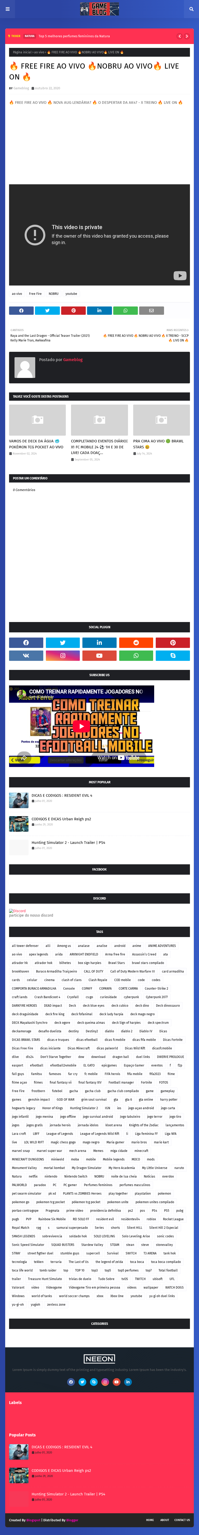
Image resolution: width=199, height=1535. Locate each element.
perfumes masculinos (134, 1185)
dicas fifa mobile (144, 1040)
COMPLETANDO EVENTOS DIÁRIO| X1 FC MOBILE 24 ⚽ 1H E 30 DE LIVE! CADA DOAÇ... (99, 447)
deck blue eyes (93, 1005)
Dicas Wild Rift (135, 1048)
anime (136, 946)
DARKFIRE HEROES (24, 1005)
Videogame (54, 1287)
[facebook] (26, 643)
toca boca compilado (166, 1262)
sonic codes (165, 1236)
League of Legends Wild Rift (99, 1134)
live (14, 1142)
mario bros (139, 1142)
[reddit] (136, 643)
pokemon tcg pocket (50, 1202)
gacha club (93, 1091)
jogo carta (168, 1108)
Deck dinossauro (168, 1005)
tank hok (170, 1253)
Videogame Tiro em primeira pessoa (94, 1287)
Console (69, 988)
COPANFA (105, 988)
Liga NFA (170, 1134)
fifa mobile (135, 1074)
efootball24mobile (63, 1065)
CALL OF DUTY (93, 971)
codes (156, 980)
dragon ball (120, 1057)
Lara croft (19, 1134)
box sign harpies (89, 963)
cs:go (89, 997)
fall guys (18, 1074)
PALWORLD (19, 1185)
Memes (98, 1151)
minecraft (141, 1151)
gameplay (168, 1091)
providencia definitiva (105, 1210)
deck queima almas (91, 1023)
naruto (179, 1168)
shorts (115, 1228)
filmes (38, 1082)
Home (150, 1520)
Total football (168, 1270)
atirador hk (20, 963)
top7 (149, 1270)
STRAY (16, 1253)
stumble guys (69, 1253)
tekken (39, 1262)
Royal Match (20, 1228)
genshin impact (39, 1099)
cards (16, 980)
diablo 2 (126, 1031)
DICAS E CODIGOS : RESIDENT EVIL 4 (62, 795)
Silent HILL (134, 1228)
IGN (107, 1108)
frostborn (38, 1091)
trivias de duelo (80, 1279)
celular (32, 980)
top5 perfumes (128, 1270)
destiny (73, 1031)
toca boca (137, 1262)
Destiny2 (92, 1031)
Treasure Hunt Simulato (45, 1279)
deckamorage (21, 1031)
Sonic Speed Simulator (28, 1245)
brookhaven (20, 971)
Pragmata (52, 1210)
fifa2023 (155, 1074)
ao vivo (39, 52)
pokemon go (20, 1202)
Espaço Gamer (134, 1065)
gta (116, 1099)
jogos (15, 1125)
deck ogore (62, 1023)
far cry (72, 1074)
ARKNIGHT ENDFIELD (84, 954)
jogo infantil (20, 1117)
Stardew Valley (92, 1245)
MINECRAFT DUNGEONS (28, 1159)
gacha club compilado (123, 1091)
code (141, 980)
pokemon (164, 1193)
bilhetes (65, 963)
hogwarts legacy (23, 1108)
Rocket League (173, 1219)
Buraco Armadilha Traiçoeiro (56, 971)
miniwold (57, 1159)
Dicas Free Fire (22, 1048)
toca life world (22, 1270)
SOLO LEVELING (104, 1236)
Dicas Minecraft (79, 1048)
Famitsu (36, 1074)
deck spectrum (158, 1023)
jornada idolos (88, 1125)
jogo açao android (141, 1108)
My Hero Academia (122, 1168)
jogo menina (44, 1117)
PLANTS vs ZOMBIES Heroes (82, 1193)
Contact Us (182, 1520)
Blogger (72, 1520)
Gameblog (21, 88)
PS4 (154, 1210)
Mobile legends (114, 1159)
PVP (28, 1219)
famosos (55, 1074)
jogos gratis (34, 1125)
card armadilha (173, 971)
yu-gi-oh (18, 1304)
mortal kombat (54, 1168)
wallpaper (151, 1287)
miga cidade (118, 1151)
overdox (168, 1176)
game (150, 1091)
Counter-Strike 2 (156, 988)
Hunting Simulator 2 (84, 1108)
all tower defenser (25, 946)
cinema (49, 980)
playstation (143, 1193)
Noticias (149, 1176)
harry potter (168, 1099)
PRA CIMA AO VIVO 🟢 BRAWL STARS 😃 (158, 444)
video (35, 1287)
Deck (72, 1005)
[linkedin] (99, 643)
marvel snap (21, 1151)
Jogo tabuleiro (130, 1117)
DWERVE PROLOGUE (170, 1057)
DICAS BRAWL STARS (26, 1040)
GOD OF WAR (65, 1099)
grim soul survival (94, 1099)
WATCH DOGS (174, 1287)
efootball (36, 1065)
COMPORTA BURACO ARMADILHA (34, 988)
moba (75, 1159)
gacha (73, 1091)
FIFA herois (112, 1074)
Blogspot (33, 1520)
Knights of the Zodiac (144, 1125)
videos (132, 1287)
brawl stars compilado (148, 963)
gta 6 (128, 1099)
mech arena (77, 1151)
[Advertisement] (99, 142)
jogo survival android (98, 1117)
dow (81, 1057)
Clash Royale (98, 980)
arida (59, 954)
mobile (91, 1159)
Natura (17, 1176)
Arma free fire (115, 954)
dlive (15, 1057)
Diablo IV (145, 1031)
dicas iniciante (50, 1048)
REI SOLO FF (81, 1219)
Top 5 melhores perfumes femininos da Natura (74, 36)
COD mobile (122, 980)
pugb (15, 1219)
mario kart (161, 1142)
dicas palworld (107, 1048)
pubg (179, 1210)
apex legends (38, 954)
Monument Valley (24, 1168)
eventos (157, 1065)
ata (165, 954)
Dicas (163, 1031)
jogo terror (154, 1117)
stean (130, 1245)
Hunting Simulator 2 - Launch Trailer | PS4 (68, 842)
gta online (146, 1099)
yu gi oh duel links (162, 1296)
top (65, 1270)
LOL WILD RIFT (34, 1142)
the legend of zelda (109, 1262)
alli (48, 946)
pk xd (52, 1193)
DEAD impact (53, 1005)
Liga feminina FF (146, 1134)
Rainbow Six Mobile (52, 1219)
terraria (56, 1262)
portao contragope (25, 1210)
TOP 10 (79, 1270)
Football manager (121, 1082)
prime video (74, 1210)
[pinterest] (173, 643)
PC (54, 1185)
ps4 (142, 1210)
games (16, 1099)
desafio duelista (49, 1031)
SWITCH (131, 1253)
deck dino (142, 1005)
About (164, 1520)
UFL (172, 1279)
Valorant (18, 1287)
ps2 (130, 1210)
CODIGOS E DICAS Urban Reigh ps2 (61, 819)
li (127, 1134)
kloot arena (113, 1125)
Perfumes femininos (98, 1185)
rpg (38, 1228)
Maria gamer (115, 1142)
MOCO (136, 1159)
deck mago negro (142, 1014)
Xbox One (117, 1296)
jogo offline (68, 1117)
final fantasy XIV (90, 1082)
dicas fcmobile (115, 1040)
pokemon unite (118, 1202)
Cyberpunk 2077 (157, 997)
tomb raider (48, 1270)
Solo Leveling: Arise (136, 1236)
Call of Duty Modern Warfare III (132, 971)
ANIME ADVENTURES (162, 946)
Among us (64, 946)
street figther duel (40, 1253)
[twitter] (63, 643)
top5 (108, 1270)
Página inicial (22, 52)
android (119, 946)
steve (145, 1245)
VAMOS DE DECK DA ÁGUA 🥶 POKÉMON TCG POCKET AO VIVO (36, 444)
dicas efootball (87, 1040)
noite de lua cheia (124, 1176)
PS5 (166, 1210)
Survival (113, 1253)
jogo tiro (175, 1117)
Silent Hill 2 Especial (163, 1228)
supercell (93, 1253)
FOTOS (163, 1082)
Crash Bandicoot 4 (47, 997)
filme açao (19, 1082)
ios (119, 1108)
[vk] (26, 655)
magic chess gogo (63, 1142)
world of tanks (42, 1296)
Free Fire (35, 294)
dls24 (29, 1057)
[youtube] (99, 655)
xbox (100, 1296)
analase (84, 946)
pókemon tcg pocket (86, 1202)
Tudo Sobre (106, 1279)
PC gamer (70, 1185)
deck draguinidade (25, 1014)
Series (99, 1228)
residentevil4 (130, 1219)
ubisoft (157, 1279)
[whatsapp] (136, 655)
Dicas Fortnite (173, 1040)
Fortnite (146, 1082)
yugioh (35, 1304)
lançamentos (175, 1125)
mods (151, 1159)
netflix (33, 1176)
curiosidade (108, 997)
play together (118, 1193)
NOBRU (54, 294)
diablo (109, 1031)
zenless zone (56, 1304)
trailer (16, 1279)
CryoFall (73, 997)
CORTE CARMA (128, 988)
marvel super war (49, 1151)
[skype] (173, 655)
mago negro (91, 1142)
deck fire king (54, 1014)
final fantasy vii (61, 1082)
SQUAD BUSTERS (62, 1245)
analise (102, 946)
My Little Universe (154, 1168)
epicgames (109, 1065)
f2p (180, 1065)
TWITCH (140, 1279)
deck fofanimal (82, 1014)
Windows (18, 1296)
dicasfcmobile (162, 1048)
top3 (94, 1270)
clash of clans (72, 980)
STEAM (114, 1245)
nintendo (51, 1176)
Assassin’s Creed (144, 954)
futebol (57, 1091)
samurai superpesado (72, 1228)
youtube (71, 294)
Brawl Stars (116, 963)
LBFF (36, 1134)
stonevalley (164, 1245)
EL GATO (89, 1065)
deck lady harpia (111, 1014)
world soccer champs (74, 1296)
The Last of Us (79, 1262)
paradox (40, 1185)
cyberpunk (131, 997)
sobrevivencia (52, 1236)
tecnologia (19, 1262)
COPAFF (87, 988)
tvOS (125, 1279)
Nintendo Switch (75, 1176)
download (98, 1057)
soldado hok (78, 1236)
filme (171, 1074)
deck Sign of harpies (126, 1023)
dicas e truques (58, 1040)
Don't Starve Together (55, 1057)
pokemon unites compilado (155, 1202)
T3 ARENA (150, 1253)
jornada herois (60, 1125)
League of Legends (59, 1134)
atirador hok (43, 963)
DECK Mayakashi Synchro (29, 1023)
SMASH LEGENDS (23, 1236)
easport (17, 1065)
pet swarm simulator (26, 1193)
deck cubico (119, 1005)
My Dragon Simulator (87, 1168)
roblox (151, 1219)
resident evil (105, 1219)
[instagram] (63, 655)
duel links (143, 1057)
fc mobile (91, 1074)
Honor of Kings (52, 1108)
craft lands (19, 997)
